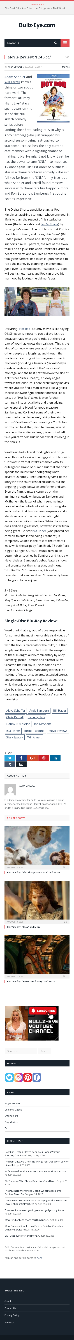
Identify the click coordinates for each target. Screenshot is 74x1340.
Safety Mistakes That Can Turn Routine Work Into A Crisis (35, 1171)
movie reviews (58, 731)
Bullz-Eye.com (37, 25)
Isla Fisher (39, 531)
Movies (66, 66)
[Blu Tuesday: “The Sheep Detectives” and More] (37, 847)
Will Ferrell (12, 82)
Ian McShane (49, 224)
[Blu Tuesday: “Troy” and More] (37, 902)
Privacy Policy (11, 1315)
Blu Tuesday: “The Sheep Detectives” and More (33, 872)
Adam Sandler (14, 77)
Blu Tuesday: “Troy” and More (24, 927)
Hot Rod (24, 329)
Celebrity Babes (13, 1109)
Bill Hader (59, 711)
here (39, 1257)
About (7, 1301)
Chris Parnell (15, 717)
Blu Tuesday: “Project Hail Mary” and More (31, 981)
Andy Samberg (39, 711)
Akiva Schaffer (15, 711)
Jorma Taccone (34, 731)
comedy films (36, 717)
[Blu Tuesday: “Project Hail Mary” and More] (37, 956)
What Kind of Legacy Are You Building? (25, 1219)
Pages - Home (12, 1103)
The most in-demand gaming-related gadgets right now (34, 1210)
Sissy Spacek (14, 737)
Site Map (9, 1322)
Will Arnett (34, 737)
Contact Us (10, 1308)
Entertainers (11, 1115)
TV (6, 1128)
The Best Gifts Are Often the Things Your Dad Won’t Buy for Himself (37, 8)
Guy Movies (11, 1122)
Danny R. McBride (18, 724)
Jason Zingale (15, 66)
